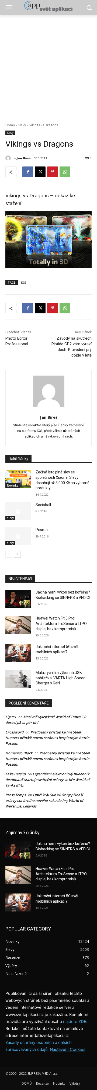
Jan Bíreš (23, 158)
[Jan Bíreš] (8, 158)
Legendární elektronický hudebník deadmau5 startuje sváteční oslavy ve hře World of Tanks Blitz (47, 780)
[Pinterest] (52, 171)
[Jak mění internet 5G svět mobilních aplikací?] (18, 653)
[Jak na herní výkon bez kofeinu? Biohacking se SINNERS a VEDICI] (18, 599)
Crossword (14, 732)
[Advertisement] (48, 66)
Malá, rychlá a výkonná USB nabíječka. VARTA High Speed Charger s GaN (60, 677)
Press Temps (15, 794)
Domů (10, 125)
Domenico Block (18, 753)
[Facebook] (27, 171)
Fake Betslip (15, 774)
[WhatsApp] (65, 171)
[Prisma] (18, 536)
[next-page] (17, 554)
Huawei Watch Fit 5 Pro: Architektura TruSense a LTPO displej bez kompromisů (61, 623)
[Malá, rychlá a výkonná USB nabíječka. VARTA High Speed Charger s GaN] (18, 679)
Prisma (42, 530)
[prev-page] (8, 554)
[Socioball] (18, 511)
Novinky (12, 485)
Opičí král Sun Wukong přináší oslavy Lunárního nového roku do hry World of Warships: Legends (44, 800)
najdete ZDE (74, 1021)
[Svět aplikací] (48, 6)
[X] (40, 171)
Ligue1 (10, 716)
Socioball (43, 505)
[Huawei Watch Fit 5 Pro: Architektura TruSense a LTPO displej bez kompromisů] (18, 625)
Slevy (22, 125)
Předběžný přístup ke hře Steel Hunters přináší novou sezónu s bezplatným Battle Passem (47, 738)
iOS (23, 282)
